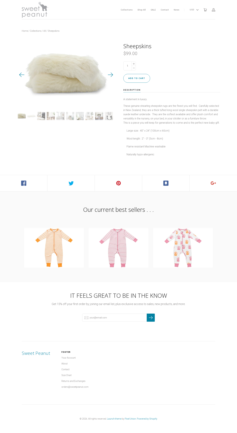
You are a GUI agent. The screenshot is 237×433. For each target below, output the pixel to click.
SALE (153, 10)
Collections (127, 10)
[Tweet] (71, 183)
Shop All (142, 10)
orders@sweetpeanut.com (75, 387)
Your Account (68, 357)
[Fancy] (166, 183)
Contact (165, 10)
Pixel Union (130, 418)
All (44, 31)
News (176, 10)
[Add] (213, 183)
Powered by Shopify (147, 418)
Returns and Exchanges (73, 381)
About (64, 363)
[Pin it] (118, 183)
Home (25, 31)
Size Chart (66, 375)
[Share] (23, 183)
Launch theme (114, 418)
